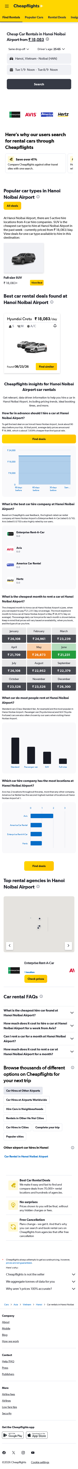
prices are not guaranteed (19, 1262)
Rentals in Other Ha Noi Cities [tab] (25, 1118)
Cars (6, 1304)
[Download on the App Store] (37, 1435)
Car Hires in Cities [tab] (17, 1127)
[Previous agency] (9, 946)
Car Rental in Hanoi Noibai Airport (26, 1156)
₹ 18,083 (36, 39)
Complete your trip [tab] (47, 1127)
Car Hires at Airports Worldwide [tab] (26, 1099)
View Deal (36, 282)
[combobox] (19, 49)
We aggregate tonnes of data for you (30, 1281)
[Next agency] (68, 946)
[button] (6, 6)
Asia (16, 1304)
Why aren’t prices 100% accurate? (29, 1289)
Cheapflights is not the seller (25, 1274)
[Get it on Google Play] (13, 1435)
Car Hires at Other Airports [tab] (23, 1090)
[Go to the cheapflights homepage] (28, 6)
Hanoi (39, 1304)
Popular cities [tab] (15, 1136)
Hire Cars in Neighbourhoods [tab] (24, 1109)
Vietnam (27, 1304)
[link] (12, 206)
